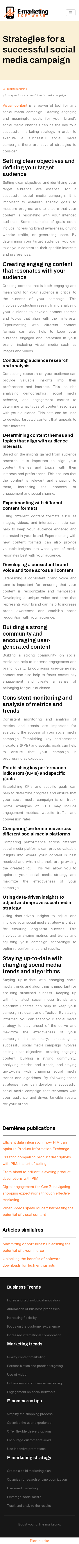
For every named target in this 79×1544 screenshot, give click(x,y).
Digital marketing (17, 88)
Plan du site (39, 1541)
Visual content (15, 105)
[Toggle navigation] (71, 12)
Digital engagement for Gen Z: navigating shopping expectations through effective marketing (36, 1193)
